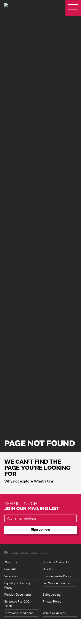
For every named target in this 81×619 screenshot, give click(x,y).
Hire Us (47, 569)
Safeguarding (52, 594)
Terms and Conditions (18, 613)
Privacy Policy (52, 601)
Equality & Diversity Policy (17, 585)
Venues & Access (54, 613)
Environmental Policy (57, 576)
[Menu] (73, 8)
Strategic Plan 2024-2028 (18, 604)
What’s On (43, 481)
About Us (10, 562)
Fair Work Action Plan (57, 583)
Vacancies (10, 576)
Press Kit (10, 569)
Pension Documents (18, 594)
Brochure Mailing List (57, 562)
